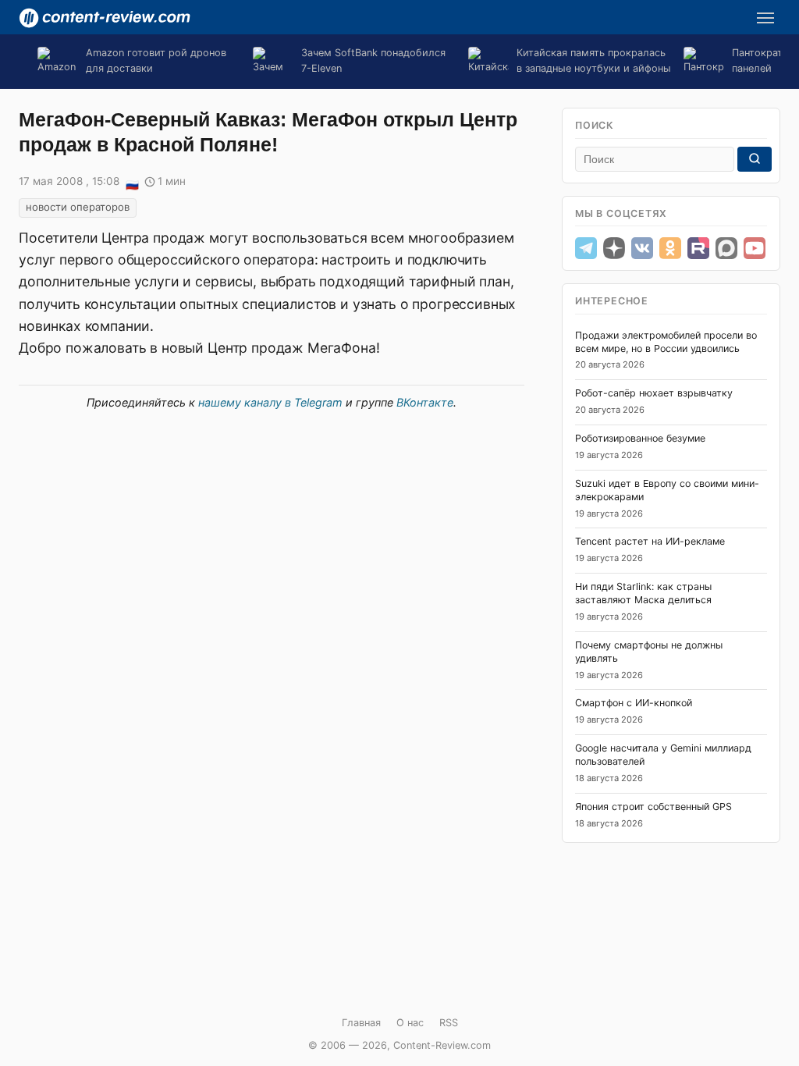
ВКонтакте (424, 402)
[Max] (726, 248)
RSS (448, 1023)
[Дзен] (614, 248)
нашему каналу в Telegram (270, 402)
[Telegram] (586, 248)
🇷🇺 (132, 183)
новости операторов (78, 207)
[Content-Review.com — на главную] (104, 18)
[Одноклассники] (670, 248)
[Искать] (754, 159)
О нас (410, 1023)
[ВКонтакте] (642, 248)
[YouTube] (754, 248)
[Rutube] (698, 248)
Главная (361, 1023)
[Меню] (765, 18)
